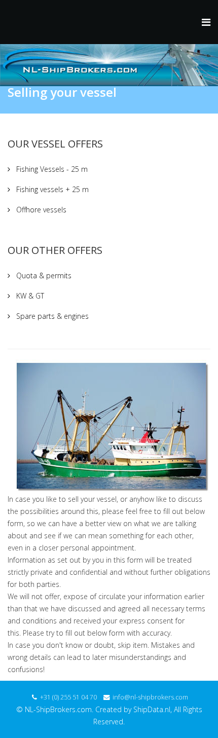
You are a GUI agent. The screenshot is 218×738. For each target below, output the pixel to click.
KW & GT (29, 296)
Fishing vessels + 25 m (51, 189)
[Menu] (206, 22)
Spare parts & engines (51, 316)
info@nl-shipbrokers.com (150, 697)
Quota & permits (42, 275)
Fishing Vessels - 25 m (51, 169)
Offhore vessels (40, 209)
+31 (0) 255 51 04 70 (68, 697)
